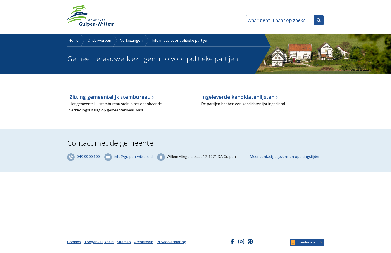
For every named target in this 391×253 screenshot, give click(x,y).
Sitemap (124, 241)
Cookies (74, 241)
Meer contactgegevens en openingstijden (285, 156)
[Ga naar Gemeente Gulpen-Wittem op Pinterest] (250, 243)
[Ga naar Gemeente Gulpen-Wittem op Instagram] (241, 243)
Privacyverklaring (171, 241)
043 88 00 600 (88, 156)
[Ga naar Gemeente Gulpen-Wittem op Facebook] (232, 243)
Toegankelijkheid (99, 241)
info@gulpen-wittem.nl (133, 156)
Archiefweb (143, 241)
